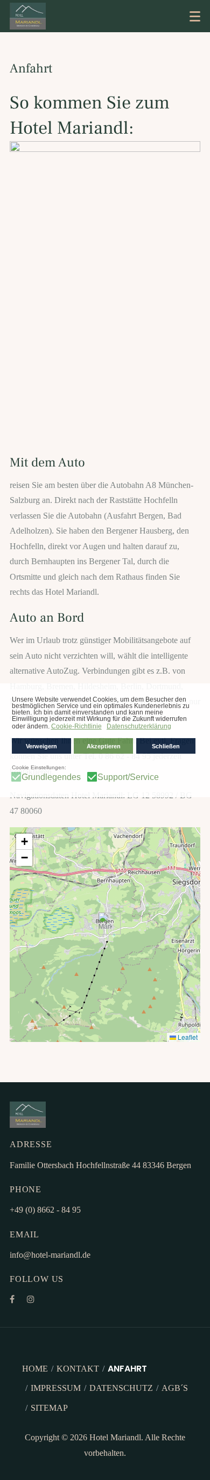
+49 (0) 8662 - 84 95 (45, 1209)
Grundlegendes (51, 777)
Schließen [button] (166, 746)
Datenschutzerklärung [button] (139, 726)
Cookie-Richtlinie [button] (76, 726)
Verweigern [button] (41, 746)
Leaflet (187, 1036)
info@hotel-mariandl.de (50, 1254)
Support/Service (128, 777)
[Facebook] (12, 1299)
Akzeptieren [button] (104, 746)
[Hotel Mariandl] (28, 16)
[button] (195, 16)
